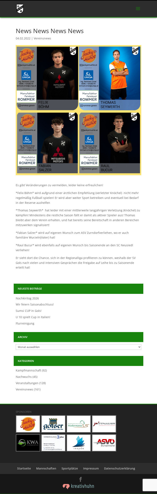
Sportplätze (70, 468)
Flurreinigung (25, 323)
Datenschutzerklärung (119, 468)
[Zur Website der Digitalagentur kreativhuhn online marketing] (78, 488)
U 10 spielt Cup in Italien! (33, 317)
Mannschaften (46, 468)
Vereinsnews (42, 38)
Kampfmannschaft (28, 370)
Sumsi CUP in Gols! (28, 311)
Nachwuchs (24, 377)
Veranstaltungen (27, 383)
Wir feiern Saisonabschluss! (35, 304)
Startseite (24, 468)
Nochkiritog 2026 (27, 298)
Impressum (91, 468)
